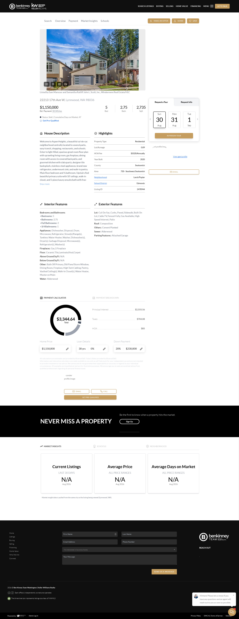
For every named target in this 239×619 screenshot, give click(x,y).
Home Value (13, 551)
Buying (12, 540)
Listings (12, 537)
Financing (13, 548)
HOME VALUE (182, 6)
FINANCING (196, 6)
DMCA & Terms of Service (213, 616)
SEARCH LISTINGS (146, 6)
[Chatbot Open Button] (232, 612)
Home (11, 533)
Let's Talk (222, 6)
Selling (11, 544)
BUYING (159, 6)
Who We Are (14, 555)
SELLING (169, 6)
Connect (12, 558)
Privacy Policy (196, 616)
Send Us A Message (164, 572)
